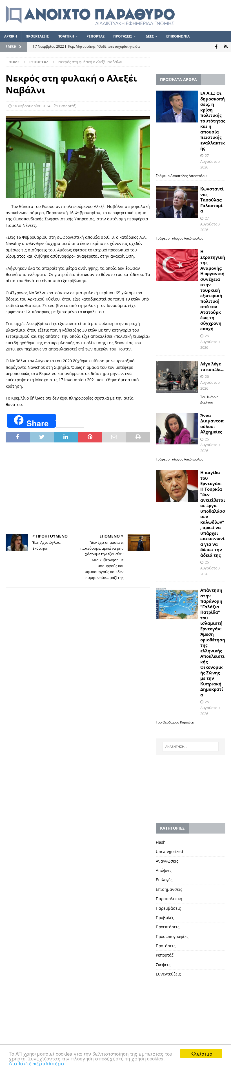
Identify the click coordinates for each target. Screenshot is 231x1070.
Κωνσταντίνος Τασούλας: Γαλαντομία (212, 200)
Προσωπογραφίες (172, 936)
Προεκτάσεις (167, 926)
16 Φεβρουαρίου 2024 (31, 105)
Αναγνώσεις (167, 861)
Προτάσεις (166, 945)
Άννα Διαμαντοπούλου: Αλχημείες (212, 424)
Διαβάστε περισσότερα (37, 1063)
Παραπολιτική (169, 898)
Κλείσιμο (201, 1053)
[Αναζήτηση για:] (190, 746)
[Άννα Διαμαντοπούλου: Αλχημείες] (177, 429)
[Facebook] (216, 47)
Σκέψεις (163, 964)
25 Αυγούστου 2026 (210, 707)
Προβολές (165, 917)
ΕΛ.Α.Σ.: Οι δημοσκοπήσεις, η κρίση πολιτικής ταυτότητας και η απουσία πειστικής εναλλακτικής (212, 120)
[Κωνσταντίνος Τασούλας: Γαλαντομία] (177, 202)
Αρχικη (10, 36)
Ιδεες (149, 36)
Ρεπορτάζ (67, 105)
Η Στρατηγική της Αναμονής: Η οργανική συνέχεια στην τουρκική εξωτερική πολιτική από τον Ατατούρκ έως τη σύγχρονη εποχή (212, 290)
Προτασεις (122, 36)
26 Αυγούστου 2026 (210, 341)
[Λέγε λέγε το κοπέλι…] (177, 377)
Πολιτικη (65, 36)
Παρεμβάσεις (168, 908)
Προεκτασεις (37, 36)
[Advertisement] (78, 489)
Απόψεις (164, 870)
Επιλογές (164, 879)
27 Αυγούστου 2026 (210, 161)
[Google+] (226, 47)
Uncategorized (169, 851)
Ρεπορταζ (95, 36)
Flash (161, 842)
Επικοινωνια (178, 36)
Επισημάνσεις (169, 889)
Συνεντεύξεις (168, 974)
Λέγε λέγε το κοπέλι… (212, 366)
